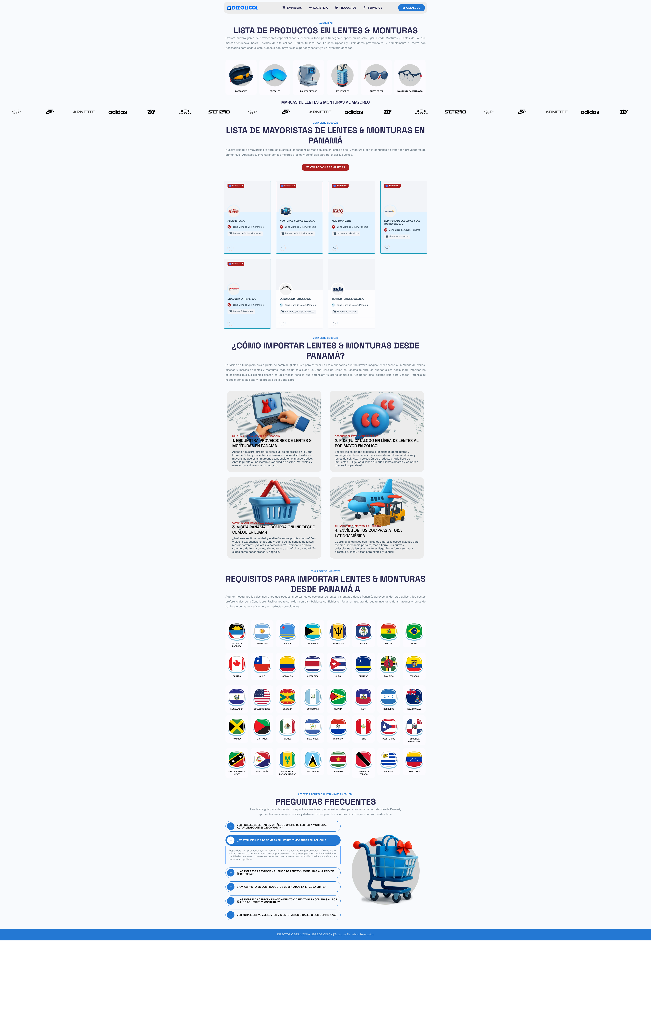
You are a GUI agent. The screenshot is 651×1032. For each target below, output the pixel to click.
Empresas (294, 7)
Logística (320, 7)
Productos (347, 7)
